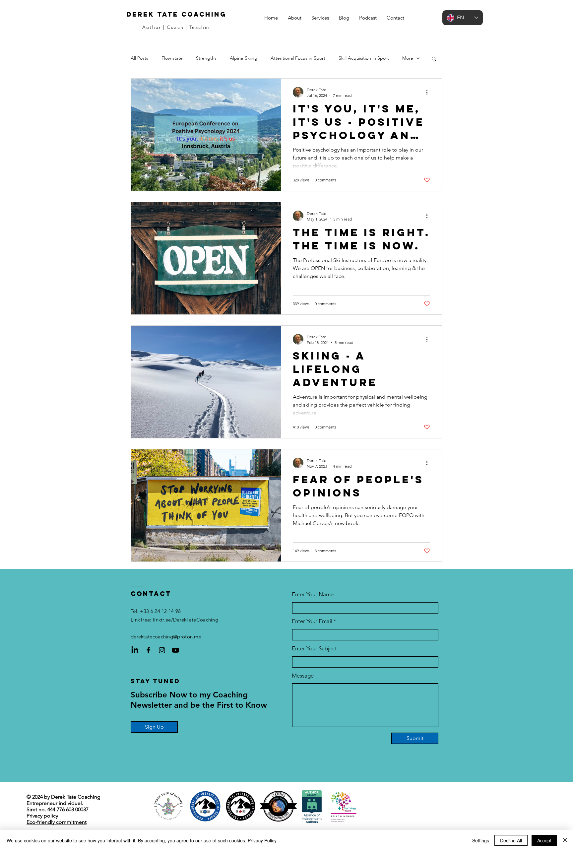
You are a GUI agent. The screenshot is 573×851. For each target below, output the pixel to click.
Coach (175, 27)
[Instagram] (162, 650)
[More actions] (429, 92)
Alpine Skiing (243, 58)
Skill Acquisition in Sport (364, 58)
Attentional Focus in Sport (298, 58)
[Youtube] (175, 650)
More (407, 58)
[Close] (565, 840)
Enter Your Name (313, 594)
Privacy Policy (262, 840)
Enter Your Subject (314, 648)
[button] (320, 18)
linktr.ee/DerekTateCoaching (185, 620)
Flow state (172, 58)
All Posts (139, 58)
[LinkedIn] (135, 650)
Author (151, 27)
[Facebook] (148, 650)
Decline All (511, 840)
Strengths (206, 58)
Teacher (200, 27)
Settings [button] (480, 840)
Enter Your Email (312, 621)
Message (303, 676)
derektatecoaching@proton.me (166, 636)
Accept (544, 840)
